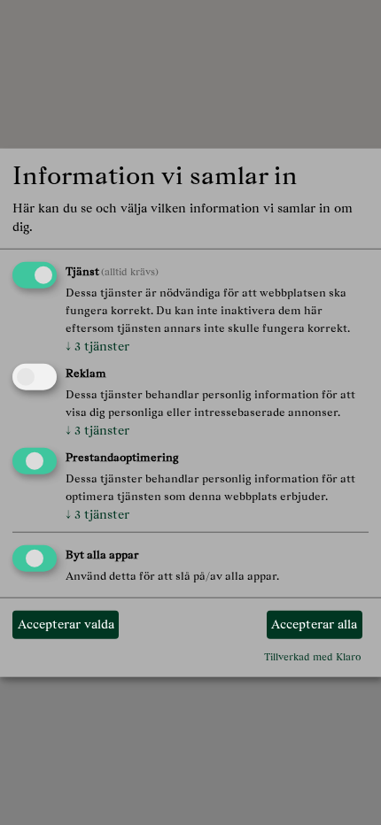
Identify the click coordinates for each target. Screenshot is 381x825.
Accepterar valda (66, 624)
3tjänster (97, 346)
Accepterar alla (314, 624)
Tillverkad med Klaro (313, 657)
